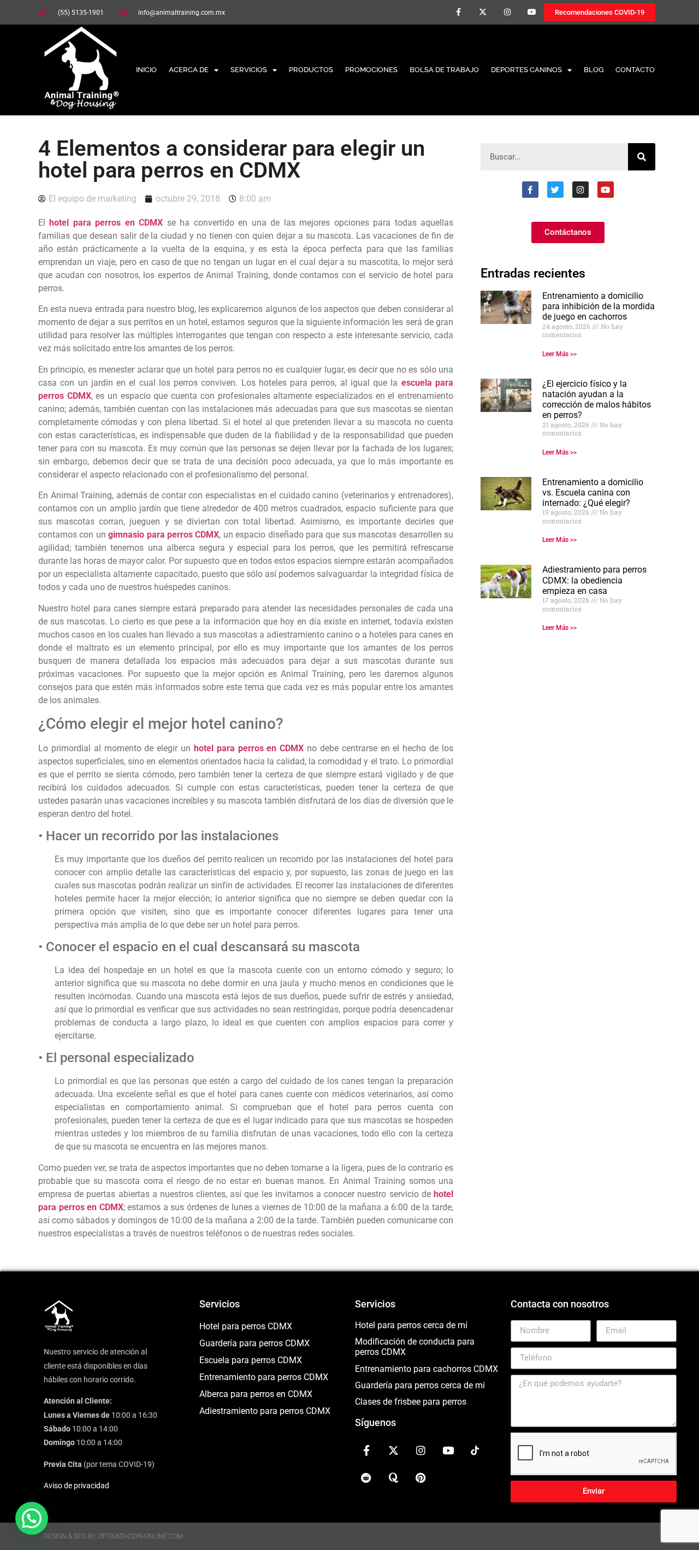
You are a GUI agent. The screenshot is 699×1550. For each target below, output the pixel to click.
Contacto (635, 70)
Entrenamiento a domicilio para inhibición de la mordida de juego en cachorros (598, 306)
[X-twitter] (483, 12)
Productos (311, 70)
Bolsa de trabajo (444, 70)
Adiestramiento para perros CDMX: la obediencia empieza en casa (594, 580)
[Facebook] (530, 189)
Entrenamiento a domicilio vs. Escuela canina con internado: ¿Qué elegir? (592, 492)
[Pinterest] (421, 1477)
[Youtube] (531, 12)
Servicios (248, 70)
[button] (31, 1518)
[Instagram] (507, 12)
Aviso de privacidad (76, 1485)
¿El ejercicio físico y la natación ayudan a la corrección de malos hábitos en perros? (596, 400)
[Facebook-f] (458, 12)
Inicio (146, 70)
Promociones (371, 70)
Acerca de (189, 70)
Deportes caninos (526, 70)
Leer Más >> (559, 354)
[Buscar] (641, 156)
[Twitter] (555, 189)
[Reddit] (366, 1477)
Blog (593, 70)
